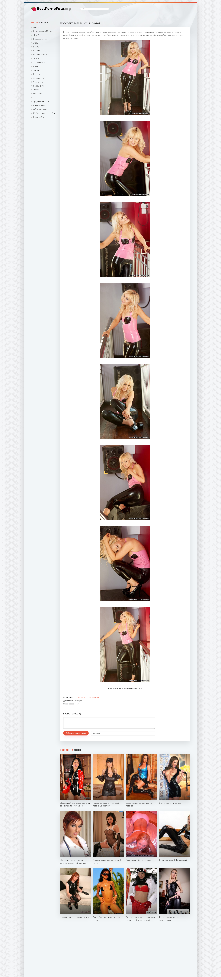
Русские (36, 74)
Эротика (37, 27)
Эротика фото (79, 697)
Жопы (35, 43)
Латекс (36, 90)
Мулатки (36, 66)
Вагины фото (38, 86)
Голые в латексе (93, 697)
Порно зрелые (39, 105)
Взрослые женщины (41, 55)
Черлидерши (38, 82)
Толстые (37, 58)
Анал (35, 98)
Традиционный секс (41, 101)
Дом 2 (36, 35)
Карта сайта (38, 117)
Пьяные (36, 51)
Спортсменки (38, 78)
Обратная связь (40, 109)
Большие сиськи (40, 39)
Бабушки (37, 47)
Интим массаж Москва (43, 31)
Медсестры (38, 94)
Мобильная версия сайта (44, 113)
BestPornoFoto (54, 9)
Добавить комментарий (76, 733)
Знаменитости (39, 62)
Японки (36, 70)
